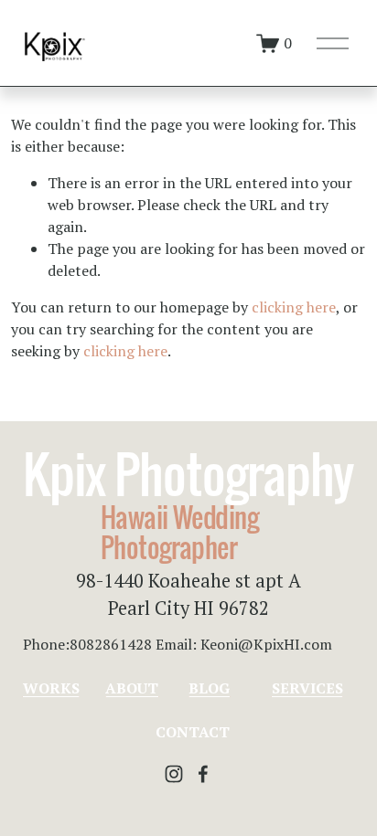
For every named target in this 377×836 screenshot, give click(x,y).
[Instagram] (174, 774)
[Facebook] (203, 774)
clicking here (294, 307)
